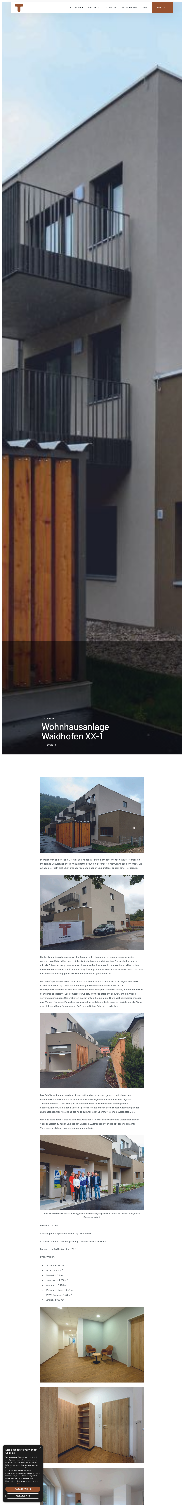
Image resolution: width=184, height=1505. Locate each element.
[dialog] (23, 1473)
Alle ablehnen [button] (23, 1496)
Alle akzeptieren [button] (23, 1489)
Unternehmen (129, 7)
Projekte (93, 7)
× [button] (40, 1448)
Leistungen (76, 7)
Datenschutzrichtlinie (13, 1484)
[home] (19, 7)
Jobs (145, 7)
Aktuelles (110, 7)
